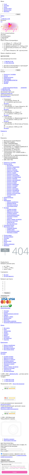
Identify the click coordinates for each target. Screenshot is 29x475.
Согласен (15, 472)
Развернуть (4, 131)
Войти (2, 16)
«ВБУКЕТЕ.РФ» (13, 374)
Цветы (2, 325)
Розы (5, 199)
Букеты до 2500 (11, 168)
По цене (6, 274)
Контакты (6, 11)
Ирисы (6, 335)
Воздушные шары (9, 226)
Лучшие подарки (11, 209)
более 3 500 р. (7, 269)
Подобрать (7, 293)
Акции (9, 196)
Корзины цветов (11, 203)
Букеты (6, 76)
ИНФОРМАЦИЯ (5, 308)
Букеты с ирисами (12, 181)
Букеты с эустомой (12, 186)
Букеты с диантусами (13, 191)
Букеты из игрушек (12, 221)
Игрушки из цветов (12, 204)
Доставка (6, 5)
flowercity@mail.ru (6, 96)
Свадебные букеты (9, 225)
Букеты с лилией (11, 187)
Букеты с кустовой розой (14, 177)
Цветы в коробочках (12, 202)
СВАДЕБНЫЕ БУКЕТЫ (10, 80)
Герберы (6, 334)
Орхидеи (6, 339)
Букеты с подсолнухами (13, 193)
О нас (5, 4)
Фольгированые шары (13, 215)
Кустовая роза (8, 338)
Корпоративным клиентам (11, 313)
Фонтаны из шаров (12, 216)
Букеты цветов (8, 164)
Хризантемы (7, 331)
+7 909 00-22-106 (5, 18)
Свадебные (4, 352)
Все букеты (10, 165)
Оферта (6, 315)
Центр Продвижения (18, 383)
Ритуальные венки (12, 206)
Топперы (9, 218)
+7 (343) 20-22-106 (9, 63)
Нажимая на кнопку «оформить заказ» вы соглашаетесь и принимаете (13, 455)
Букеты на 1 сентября (10, 74)
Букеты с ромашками (13, 184)
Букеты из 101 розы (12, 174)
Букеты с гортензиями (13, 167)
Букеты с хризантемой (13, 175)
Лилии (6, 332)
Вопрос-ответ (7, 10)
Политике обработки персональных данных (17, 467)
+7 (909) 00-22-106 (9, 379)
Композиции (7, 78)
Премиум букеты (8, 77)
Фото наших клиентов (10, 321)
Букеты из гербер (12, 183)
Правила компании (9, 244)
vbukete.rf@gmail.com (6, 93)
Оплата (6, 312)
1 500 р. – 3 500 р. (9, 267)
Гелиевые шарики (12, 213)
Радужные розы (11, 194)
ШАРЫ (6, 83)
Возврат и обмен (8, 316)
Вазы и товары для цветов (14, 219)
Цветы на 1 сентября (12, 171)
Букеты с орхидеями (12, 188)
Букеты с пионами (12, 169)
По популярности (9, 276)
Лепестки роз (10, 222)
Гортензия (6, 336)
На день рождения (12, 223)
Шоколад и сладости (12, 212)
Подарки (6, 81)
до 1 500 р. (7, 266)
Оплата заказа (8, 8)
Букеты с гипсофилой (13, 190)
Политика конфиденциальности (13, 322)
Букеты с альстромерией (14, 180)
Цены (5, 7)
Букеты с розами (11, 172)
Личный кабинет (8, 236)
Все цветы (7, 328)
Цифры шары (11, 229)
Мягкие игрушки (12, 210)
